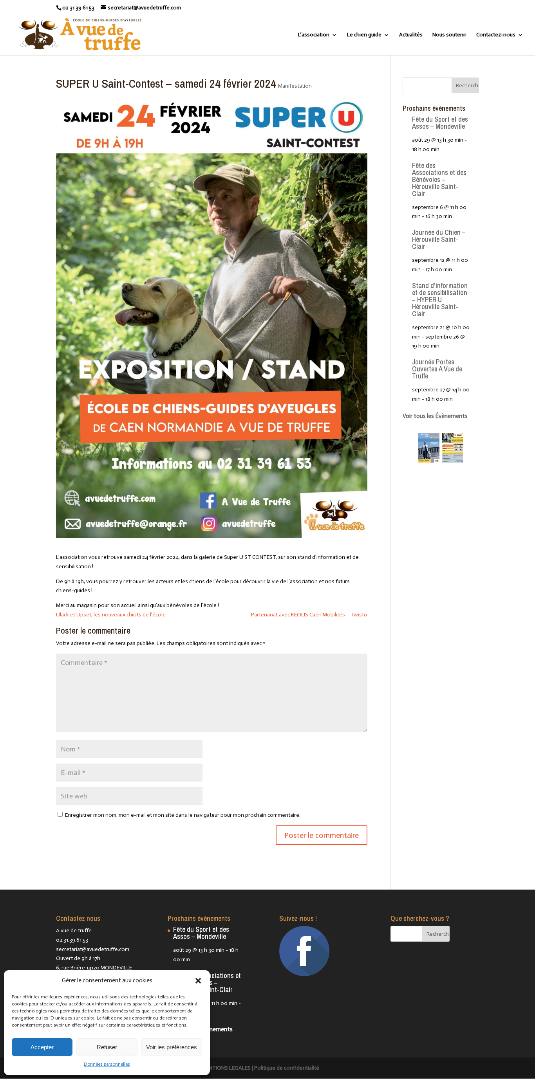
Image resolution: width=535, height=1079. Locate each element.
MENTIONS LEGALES (226, 1068)
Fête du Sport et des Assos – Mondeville (440, 122)
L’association (313, 35)
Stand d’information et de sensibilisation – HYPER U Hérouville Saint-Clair (440, 300)
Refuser (107, 1047)
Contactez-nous (495, 35)
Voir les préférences (171, 1047)
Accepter (42, 1047)
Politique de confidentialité (286, 1068)
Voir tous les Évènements (435, 416)
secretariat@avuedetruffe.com (92, 949)
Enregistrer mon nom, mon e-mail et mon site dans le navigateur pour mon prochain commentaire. (182, 815)
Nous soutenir (449, 35)
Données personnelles (107, 1064)
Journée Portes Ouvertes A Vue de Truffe (437, 369)
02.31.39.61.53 (72, 940)
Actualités (411, 35)
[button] (198, 981)
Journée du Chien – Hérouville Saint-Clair (439, 239)
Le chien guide (364, 35)
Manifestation (295, 86)
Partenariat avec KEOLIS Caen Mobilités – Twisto (309, 614)
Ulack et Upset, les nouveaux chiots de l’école (111, 614)
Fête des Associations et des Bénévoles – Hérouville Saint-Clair (439, 179)
